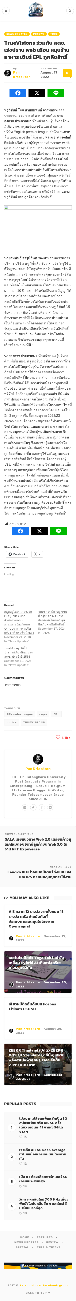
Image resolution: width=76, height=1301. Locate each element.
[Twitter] (33, 807)
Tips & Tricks (49, 1247)
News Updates (17, 34)
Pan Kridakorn (38, 768)
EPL (56, 714)
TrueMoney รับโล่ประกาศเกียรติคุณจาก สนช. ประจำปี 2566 (18, 652)
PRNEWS (39, 34)
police (12, 722)
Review (52, 1242)
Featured (45, 1237)
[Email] (25, 807)
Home (24, 1237)
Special (22, 1247)
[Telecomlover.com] (35, 10)
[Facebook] (42, 807)
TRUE (54, 34)
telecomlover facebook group (44, 1285)
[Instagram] (50, 807)
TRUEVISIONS (34, 722)
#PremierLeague (20, 714)
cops (43, 714)
